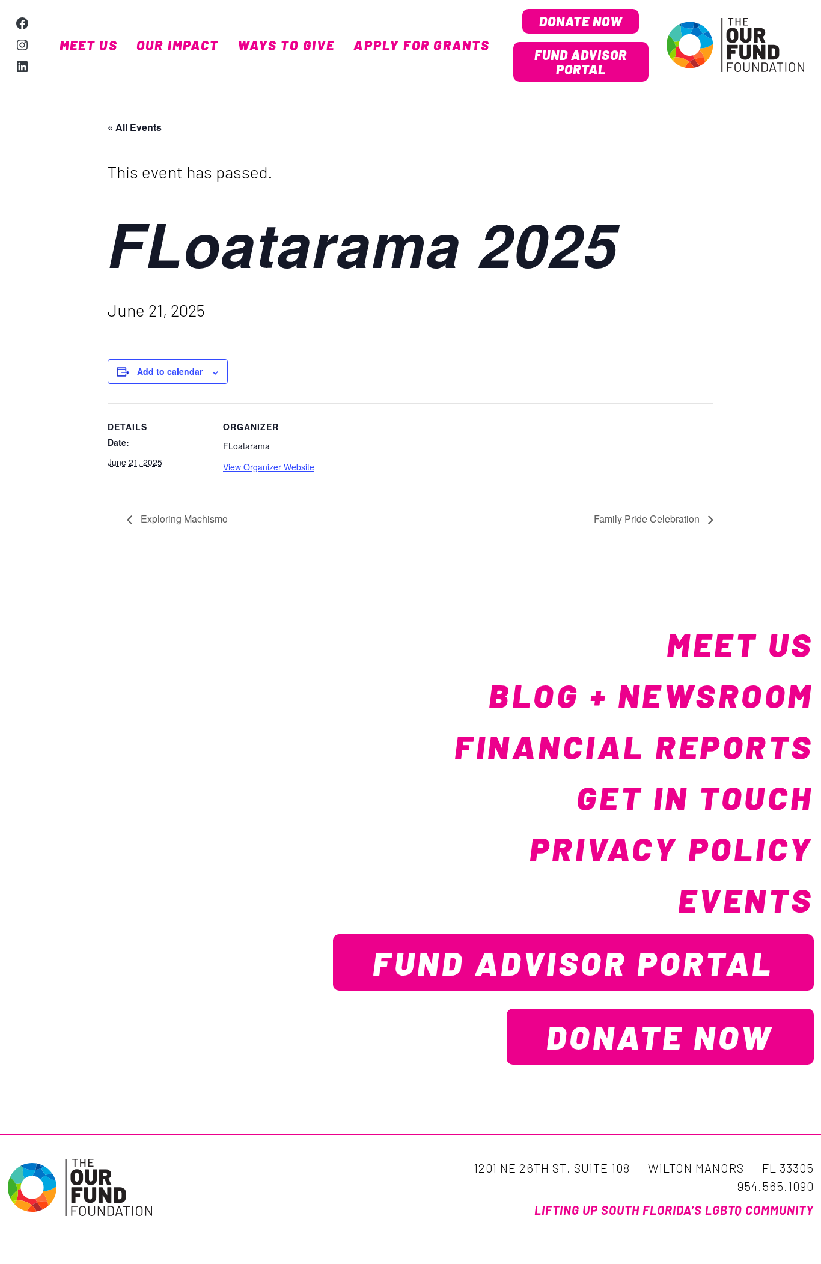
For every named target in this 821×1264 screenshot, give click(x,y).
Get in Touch (695, 797)
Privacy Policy (672, 848)
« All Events (135, 127)
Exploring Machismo (183, 519)
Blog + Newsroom (651, 695)
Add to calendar (170, 371)
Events (746, 899)
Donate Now (581, 21)
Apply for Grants (421, 45)
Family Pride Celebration (648, 519)
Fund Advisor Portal (580, 62)
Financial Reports (634, 746)
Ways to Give (286, 45)
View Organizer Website (268, 467)
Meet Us (89, 45)
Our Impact (177, 45)
